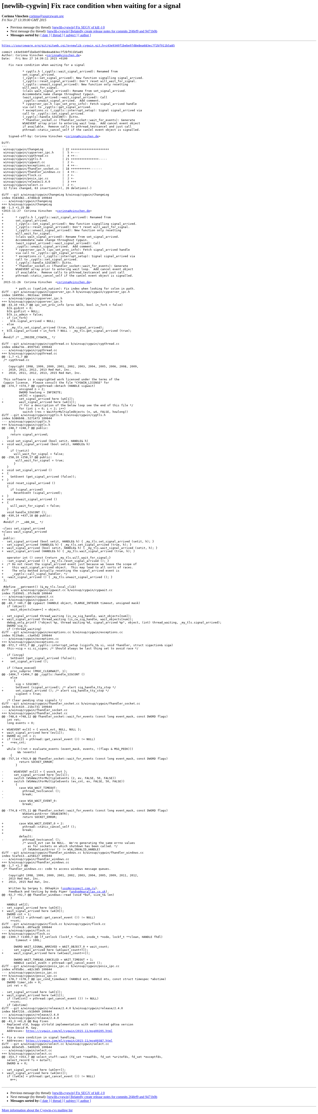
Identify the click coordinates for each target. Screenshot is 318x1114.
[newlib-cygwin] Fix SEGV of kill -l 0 (78, 27)
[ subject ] (70, 35)
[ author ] (84, 35)
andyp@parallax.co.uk (88, 891)
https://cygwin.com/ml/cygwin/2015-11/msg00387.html (69, 1040)
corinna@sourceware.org (46, 16)
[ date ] (45, 35)
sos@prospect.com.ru (78, 888)
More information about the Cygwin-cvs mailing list (37, 1110)
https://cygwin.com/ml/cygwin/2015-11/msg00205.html (69, 1031)
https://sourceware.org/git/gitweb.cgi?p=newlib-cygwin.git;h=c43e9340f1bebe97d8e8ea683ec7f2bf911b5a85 (88, 45)
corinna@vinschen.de (63, 55)
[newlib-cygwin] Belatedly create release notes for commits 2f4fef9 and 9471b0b (102, 31)
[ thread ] (57, 35)
